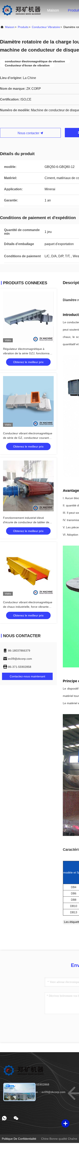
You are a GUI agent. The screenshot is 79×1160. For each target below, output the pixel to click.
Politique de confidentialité (19, 1138)
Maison (53, 10)
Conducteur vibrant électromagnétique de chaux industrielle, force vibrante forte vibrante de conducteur (27, 607)
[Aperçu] (21, 10)
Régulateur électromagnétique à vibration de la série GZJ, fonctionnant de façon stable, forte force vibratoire (27, 353)
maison (9, 27)
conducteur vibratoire (46, 27)
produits (23, 27)
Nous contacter (29, 133)
